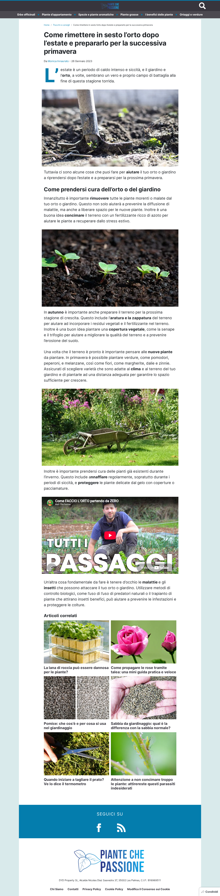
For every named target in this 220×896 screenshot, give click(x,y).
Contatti (73, 889)
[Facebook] (99, 827)
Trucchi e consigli (61, 25)
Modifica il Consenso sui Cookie (148, 889)
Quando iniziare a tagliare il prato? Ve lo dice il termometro (74, 781)
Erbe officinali (26, 14)
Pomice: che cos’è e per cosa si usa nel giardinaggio (75, 725)
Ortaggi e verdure (191, 14)
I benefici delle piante (159, 14)
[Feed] (121, 827)
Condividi (211, 891)
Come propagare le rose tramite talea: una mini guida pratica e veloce (143, 670)
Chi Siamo (56, 889)
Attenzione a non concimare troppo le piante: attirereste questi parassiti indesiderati (143, 783)
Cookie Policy (114, 889)
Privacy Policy (91, 889)
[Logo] (110, 6)
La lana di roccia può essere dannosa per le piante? (76, 670)
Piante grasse (129, 14)
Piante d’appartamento (57, 14)
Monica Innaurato (58, 61)
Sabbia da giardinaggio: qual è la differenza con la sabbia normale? (140, 725)
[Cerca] (202, 5)
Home (47, 25)
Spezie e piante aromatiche (96, 14)
